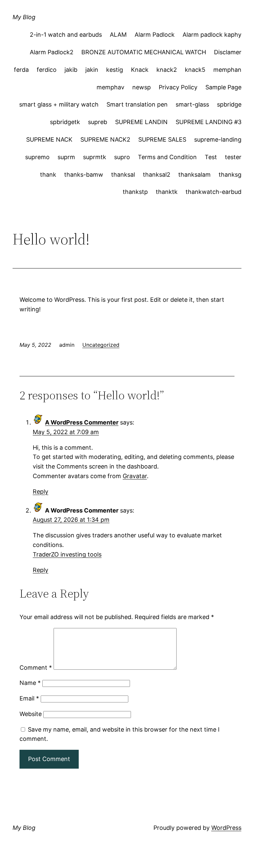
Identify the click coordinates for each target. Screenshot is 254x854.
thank (48, 174)
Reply (40, 491)
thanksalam (194, 174)
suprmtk (94, 157)
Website (31, 713)
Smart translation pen (137, 104)
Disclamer (227, 52)
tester (233, 157)
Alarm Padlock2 (51, 52)
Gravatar (135, 475)
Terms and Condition (167, 157)
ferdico (47, 69)
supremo (37, 157)
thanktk (167, 191)
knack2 (166, 69)
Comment (36, 667)
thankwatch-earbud (213, 191)
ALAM (118, 34)
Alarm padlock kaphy (212, 34)
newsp (141, 87)
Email (29, 698)
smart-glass (192, 104)
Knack (139, 69)
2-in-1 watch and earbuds (66, 34)
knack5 (195, 69)
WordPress (226, 827)
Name (30, 682)
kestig (114, 69)
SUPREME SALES (162, 139)
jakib (70, 69)
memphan (227, 69)
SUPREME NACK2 (105, 139)
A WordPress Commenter (81, 422)
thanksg (230, 174)
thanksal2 (156, 174)
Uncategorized (100, 344)
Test (211, 157)
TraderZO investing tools (67, 554)
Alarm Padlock (155, 34)
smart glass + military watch (59, 104)
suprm (66, 157)
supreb (97, 121)
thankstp (135, 191)
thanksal (123, 174)
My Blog (24, 17)
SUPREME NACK (49, 139)
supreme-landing (217, 139)
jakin (91, 69)
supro (122, 157)
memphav (110, 87)
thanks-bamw (83, 174)
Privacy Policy (178, 87)
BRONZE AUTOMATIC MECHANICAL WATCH (143, 52)
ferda (21, 69)
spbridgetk (65, 121)
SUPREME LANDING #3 (208, 121)
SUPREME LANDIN (141, 121)
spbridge (229, 104)
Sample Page (223, 87)
